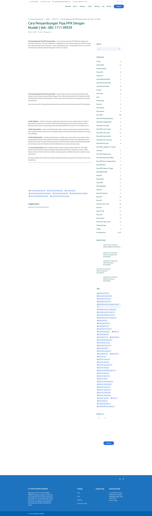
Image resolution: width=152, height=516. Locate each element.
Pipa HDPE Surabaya (105, 351)
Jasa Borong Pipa (70, 190)
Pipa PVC (99, 207)
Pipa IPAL (99, 175)
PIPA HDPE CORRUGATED (104, 122)
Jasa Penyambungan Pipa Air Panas (60, 196)
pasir (97, 97)
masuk (36, 207)
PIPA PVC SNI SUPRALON (106, 381)
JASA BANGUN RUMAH (103, 79)
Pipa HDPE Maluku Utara (103, 154)
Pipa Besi (99, 104)
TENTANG (97, 6)
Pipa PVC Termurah (104, 395)
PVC (115, 398)
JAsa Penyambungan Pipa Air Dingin (39, 196)
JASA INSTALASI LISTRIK (103, 83)
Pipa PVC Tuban (104, 398)
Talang (98, 229)
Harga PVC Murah (104, 331)
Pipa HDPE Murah (104, 342)
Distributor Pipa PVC (105, 301)
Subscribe (108, 443)
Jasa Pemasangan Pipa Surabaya (79, 193)
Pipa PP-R (48, 32)
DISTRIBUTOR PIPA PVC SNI (106, 315)
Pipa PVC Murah (104, 367)
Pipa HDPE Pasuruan (105, 345)
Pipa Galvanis (100, 111)
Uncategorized (100, 232)
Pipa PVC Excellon (104, 359)
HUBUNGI (119, 6)
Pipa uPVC (99, 214)
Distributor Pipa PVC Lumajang (107, 309)
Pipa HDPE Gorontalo (102, 125)
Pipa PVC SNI (100, 211)
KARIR (90, 6)
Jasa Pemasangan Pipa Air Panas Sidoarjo (41, 193)
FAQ (103, 6)
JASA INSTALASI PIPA (102, 86)
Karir (78, 493)
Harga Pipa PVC (104, 326)
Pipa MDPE (99, 182)
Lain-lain (98, 90)
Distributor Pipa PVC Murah (106, 312)
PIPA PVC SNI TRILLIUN (105, 384)
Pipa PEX (99, 189)
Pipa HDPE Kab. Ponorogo (104, 140)
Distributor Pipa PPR (105, 298)
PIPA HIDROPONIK (101, 172)
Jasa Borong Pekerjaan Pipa (56, 190)
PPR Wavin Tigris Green (103, 221)
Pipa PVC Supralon (104, 387)
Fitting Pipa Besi (101, 68)
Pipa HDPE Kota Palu (102, 143)
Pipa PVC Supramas (105, 390)
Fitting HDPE (100, 65)
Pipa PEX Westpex (102, 193)
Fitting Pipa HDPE (104, 323)
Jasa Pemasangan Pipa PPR (61, 193)
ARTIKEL (108, 6)
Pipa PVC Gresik (104, 362)
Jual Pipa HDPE (103, 334)
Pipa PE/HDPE (103, 353)
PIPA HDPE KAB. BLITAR (103, 136)
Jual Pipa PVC (103, 337)
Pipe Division (100, 218)
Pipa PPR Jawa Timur (102, 204)
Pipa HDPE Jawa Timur (103, 132)
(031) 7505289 (113, 500)
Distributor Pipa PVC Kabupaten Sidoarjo (108, 305)
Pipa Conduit (100, 107)
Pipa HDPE (99, 115)
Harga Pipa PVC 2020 (105, 329)
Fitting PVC (99, 75)
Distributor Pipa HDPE (105, 296)
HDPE (116, 331)
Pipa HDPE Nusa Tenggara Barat (106, 161)
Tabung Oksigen (101, 225)
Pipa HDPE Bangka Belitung (104, 118)
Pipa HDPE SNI (103, 348)
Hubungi (79, 500)
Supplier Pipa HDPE (105, 403)
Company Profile (82, 503)
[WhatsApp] (122, 1)
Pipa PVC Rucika (104, 373)
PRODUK (82, 6)
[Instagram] (118, 1)
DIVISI (74, 6)
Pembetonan (100, 100)
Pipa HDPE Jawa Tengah (103, 129)
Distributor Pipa (104, 293)
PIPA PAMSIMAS (101, 186)
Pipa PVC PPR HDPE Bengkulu (107, 370)
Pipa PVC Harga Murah (105, 365)
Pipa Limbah (100, 179)
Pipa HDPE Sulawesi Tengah (104, 168)
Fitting (98, 61)
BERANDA (68, 6)
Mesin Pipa (99, 93)
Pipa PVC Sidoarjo (104, 376)
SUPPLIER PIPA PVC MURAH (106, 406)
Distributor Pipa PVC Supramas (107, 317)
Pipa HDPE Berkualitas (105, 340)
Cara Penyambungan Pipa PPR (38, 190)
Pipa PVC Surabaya (104, 392)
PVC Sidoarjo (103, 401)
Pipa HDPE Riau (101, 164)
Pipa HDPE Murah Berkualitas (105, 157)
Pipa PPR (99, 200)
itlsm (41, 32)
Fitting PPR (99, 72)
